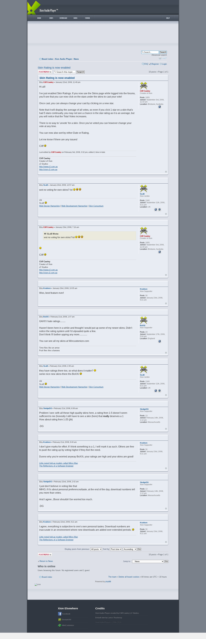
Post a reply (43, 71)
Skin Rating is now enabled (54, 67)
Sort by (106, 549)
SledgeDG (47, 408)
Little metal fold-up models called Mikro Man (58, 463)
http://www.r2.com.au (48, 166)
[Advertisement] (103, 33)
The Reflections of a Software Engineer (56, 466)
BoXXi (46, 317)
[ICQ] (159, 209)
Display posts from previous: (77, 549)
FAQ (146, 64)
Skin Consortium (96, 206)
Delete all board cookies (129, 577)
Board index (47, 59)
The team (112, 577)
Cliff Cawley (48, 82)
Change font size (164, 58)
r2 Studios (135, 613)
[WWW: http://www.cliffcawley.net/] (159, 106)
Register (155, 64)
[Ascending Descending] (132, 549)
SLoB (45, 185)
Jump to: (127, 561)
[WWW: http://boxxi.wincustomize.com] (159, 341)
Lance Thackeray (115, 618)
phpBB (108, 582)
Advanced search (159, 55)
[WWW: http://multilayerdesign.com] (155, 209)
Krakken (47, 288)
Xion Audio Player (63, 59)
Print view (160, 58)
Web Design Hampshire (49, 206)
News (76, 59)
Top (166, 172)
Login (164, 64)
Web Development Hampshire (74, 206)
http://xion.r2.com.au (48, 169)
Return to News (46, 561)
